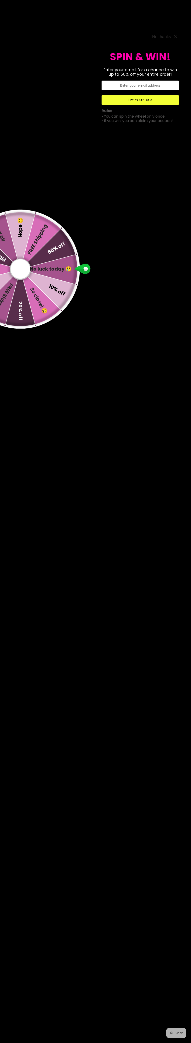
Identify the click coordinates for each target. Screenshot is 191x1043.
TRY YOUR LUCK (140, 100)
